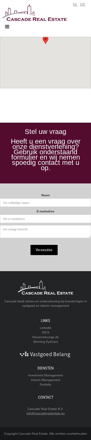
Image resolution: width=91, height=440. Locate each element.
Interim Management (45, 380)
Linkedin (45, 328)
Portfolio (45, 384)
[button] (45, 26)
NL (75, 4)
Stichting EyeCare (45, 341)
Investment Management (45, 375)
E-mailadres (45, 211)
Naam (45, 195)
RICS (45, 332)
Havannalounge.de (45, 337)
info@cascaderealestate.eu (46, 413)
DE (82, 4)
